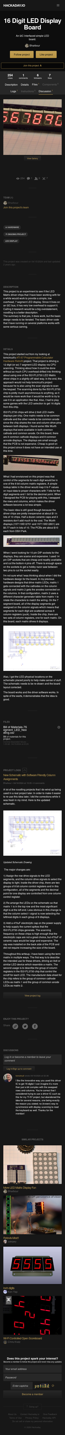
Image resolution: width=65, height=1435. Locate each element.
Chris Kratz (14, 1342)
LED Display (11, 241)
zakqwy (12, 1241)
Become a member (11, 1361)
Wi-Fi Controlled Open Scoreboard (22, 1338)
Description (11, 84)
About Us (12, 1414)
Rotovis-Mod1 (11, 1238)
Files (35, 84)
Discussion (46, 91)
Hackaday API (49, 1417)
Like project (46, 54)
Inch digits (8, 1288)
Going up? (33, 1406)
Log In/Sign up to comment (19, 1068)
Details (25, 84)
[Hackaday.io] (14, 5)
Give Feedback (50, 1414)
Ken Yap (13, 1291)
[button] (58, 5)
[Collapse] (24, 770)
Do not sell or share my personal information (32, 1421)
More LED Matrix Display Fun (19, 1187)
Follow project (22, 54)
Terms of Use (15, 1417)
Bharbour (35, 45)
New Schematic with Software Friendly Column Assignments (29, 777)
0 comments (38, 782)
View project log (32, 995)
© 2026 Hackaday (32, 1427)
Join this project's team (16, 207)
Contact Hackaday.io (29, 1414)
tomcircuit (20, 1075)
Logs (14, 91)
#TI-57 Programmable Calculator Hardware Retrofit (28, 359)
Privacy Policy (32, 1417)
